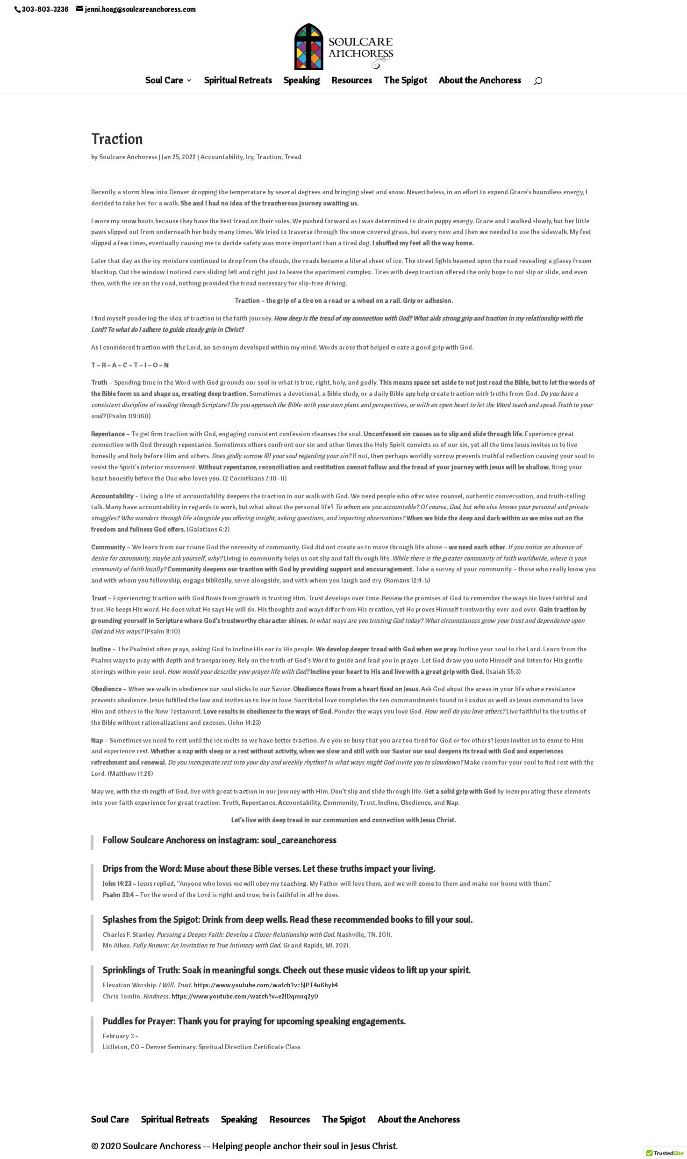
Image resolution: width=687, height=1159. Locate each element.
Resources (352, 81)
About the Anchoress (480, 81)
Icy (249, 157)
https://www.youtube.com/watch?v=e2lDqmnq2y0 (245, 996)
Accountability (221, 157)
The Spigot (405, 81)
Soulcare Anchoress (128, 157)
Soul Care (164, 81)
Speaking (302, 81)
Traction (268, 157)
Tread (292, 157)
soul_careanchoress (298, 840)
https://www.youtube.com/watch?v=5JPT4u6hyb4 (266, 985)
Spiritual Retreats (238, 81)
